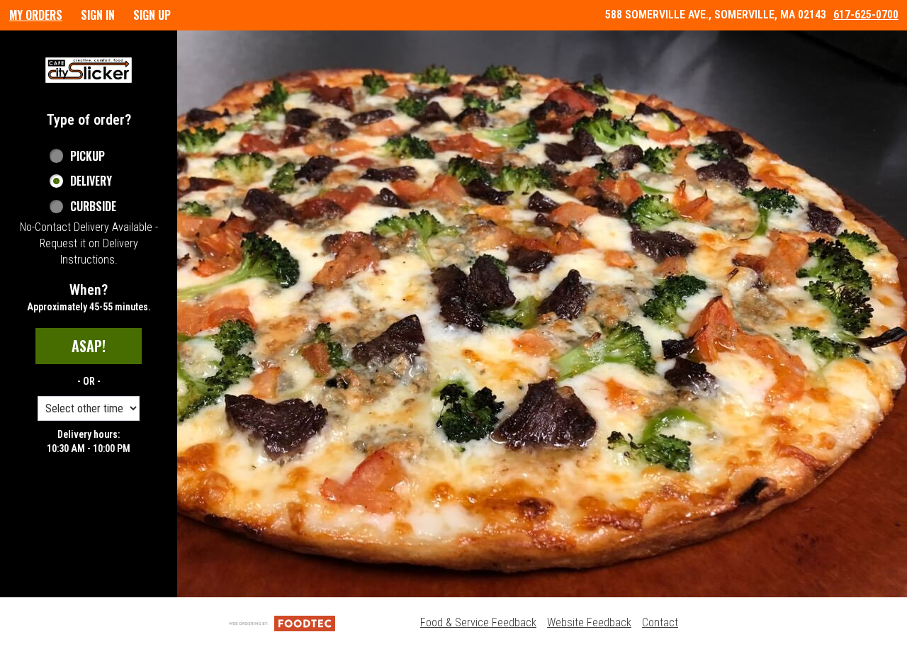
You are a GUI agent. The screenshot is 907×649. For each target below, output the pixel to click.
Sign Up (152, 14)
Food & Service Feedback (478, 622)
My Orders (35, 14)
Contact (660, 622)
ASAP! (89, 345)
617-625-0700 (865, 14)
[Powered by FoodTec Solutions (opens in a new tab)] (282, 622)
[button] (88, 70)
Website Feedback (589, 622)
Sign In (98, 14)
